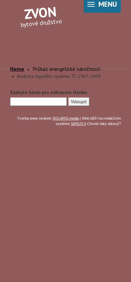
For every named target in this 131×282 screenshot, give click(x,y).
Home (17, 68)
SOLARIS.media (65, 118)
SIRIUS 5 (78, 124)
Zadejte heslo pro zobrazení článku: (49, 92)
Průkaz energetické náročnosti (66, 68)
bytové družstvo (41, 15)
